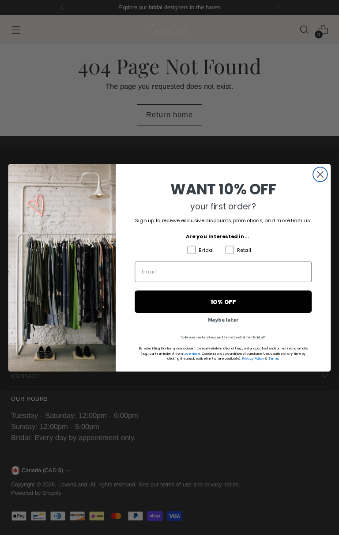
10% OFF (223, 302)
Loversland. (192, 353)
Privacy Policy (253, 358)
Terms (273, 358)
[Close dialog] (320, 174)
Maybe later (223, 319)
